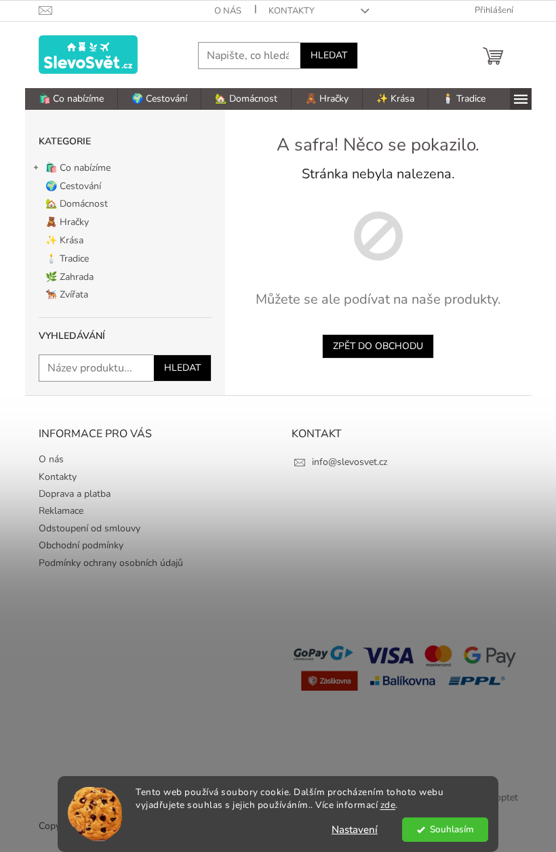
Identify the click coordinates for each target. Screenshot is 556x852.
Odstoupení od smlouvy (89, 528)
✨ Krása (64, 240)
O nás (227, 11)
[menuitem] (71, 99)
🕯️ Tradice (67, 258)
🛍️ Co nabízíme (78, 167)
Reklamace (61, 510)
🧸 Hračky (67, 222)
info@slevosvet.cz (349, 461)
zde (388, 804)
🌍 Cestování (73, 186)
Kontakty (292, 11)
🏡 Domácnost (76, 203)
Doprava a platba (75, 493)
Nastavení (355, 829)
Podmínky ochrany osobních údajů (111, 562)
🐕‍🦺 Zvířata (66, 294)
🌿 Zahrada (69, 276)
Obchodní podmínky (81, 545)
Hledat (329, 55)
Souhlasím (452, 829)
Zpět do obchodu (378, 346)
